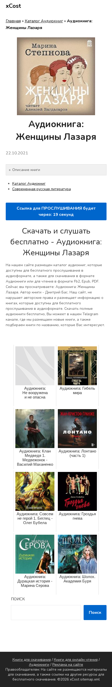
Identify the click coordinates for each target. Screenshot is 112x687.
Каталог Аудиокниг (44, 21)
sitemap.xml (90, 679)
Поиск (18, 599)
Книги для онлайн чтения (76, 659)
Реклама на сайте (67, 664)
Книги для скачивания (32, 659)
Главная (13, 21)
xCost (13, 6)
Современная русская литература (41, 189)
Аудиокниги (39, 664)
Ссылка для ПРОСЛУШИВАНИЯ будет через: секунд (56, 211)
